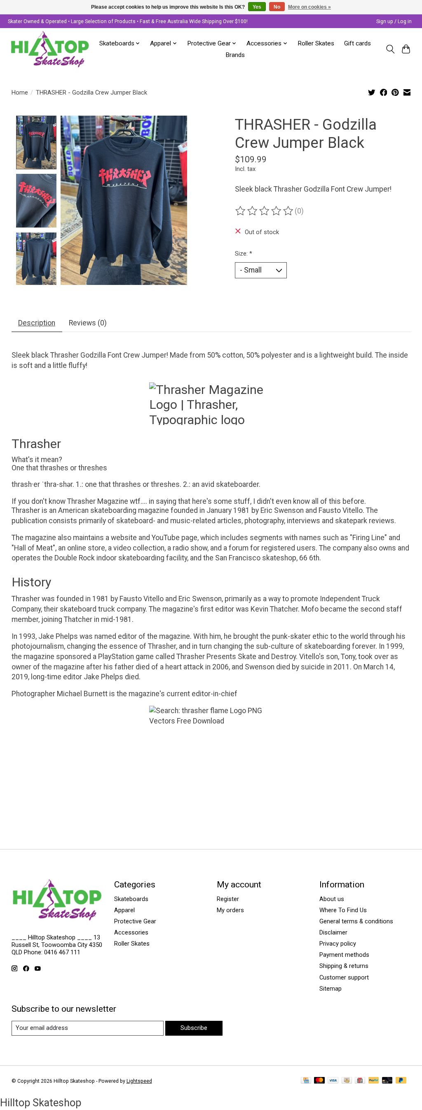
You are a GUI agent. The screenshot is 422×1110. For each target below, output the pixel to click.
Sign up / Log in (394, 21)
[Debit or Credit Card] (387, 1081)
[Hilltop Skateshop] (50, 49)
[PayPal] (373, 1081)
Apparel (124, 910)
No (277, 7)
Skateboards (131, 899)
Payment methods (344, 954)
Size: (243, 253)
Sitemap (330, 988)
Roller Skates (316, 43)
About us (331, 899)
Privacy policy (337, 943)
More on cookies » (309, 7)
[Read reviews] (265, 211)
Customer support (344, 977)
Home (20, 92)
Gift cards (357, 43)
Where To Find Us (343, 910)
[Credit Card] (306, 1081)
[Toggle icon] (390, 49)
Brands (235, 55)
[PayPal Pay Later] (401, 1081)
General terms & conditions (356, 921)
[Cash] (347, 1081)
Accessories (131, 932)
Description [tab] (36, 323)
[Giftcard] (360, 1081)
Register (228, 899)
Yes (257, 7)
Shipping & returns (343, 966)
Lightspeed (139, 1081)
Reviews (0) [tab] (88, 323)
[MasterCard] (319, 1081)
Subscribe (194, 1028)
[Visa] (333, 1081)
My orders (230, 910)
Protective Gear (135, 921)
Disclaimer (333, 932)
